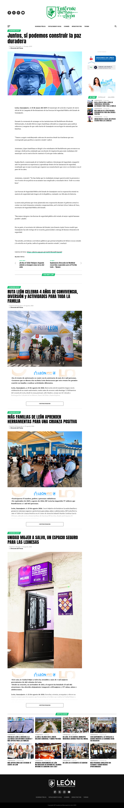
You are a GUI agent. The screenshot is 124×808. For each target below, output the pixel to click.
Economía (66, 26)
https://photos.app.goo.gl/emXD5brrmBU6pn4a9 (44, 252)
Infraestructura (77, 26)
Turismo (86, 26)
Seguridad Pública (40, 26)
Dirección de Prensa (17, 48)
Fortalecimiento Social (54, 26)
